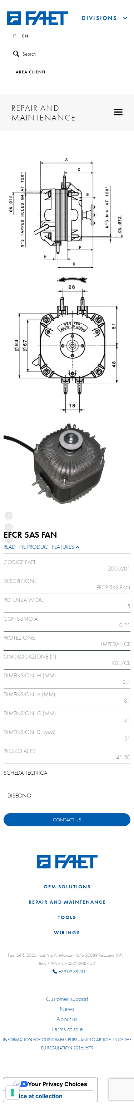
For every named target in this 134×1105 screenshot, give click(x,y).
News (67, 1008)
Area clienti (30, 72)
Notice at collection (36, 1096)
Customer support (67, 998)
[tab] (67, 548)
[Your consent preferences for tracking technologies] (12, 1092)
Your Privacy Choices (57, 1084)
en (25, 36)
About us (66, 1019)
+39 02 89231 (72, 972)
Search (29, 54)
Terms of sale (67, 1029)
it (14, 36)
